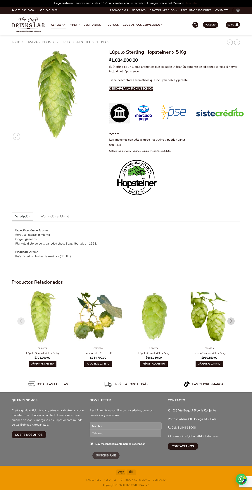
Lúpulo (65, 42)
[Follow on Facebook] (233, 10)
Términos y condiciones (134, 479)
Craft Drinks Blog (162, 10)
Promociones (119, 10)
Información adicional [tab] (54, 216)
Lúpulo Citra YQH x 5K (98, 353)
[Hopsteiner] (137, 177)
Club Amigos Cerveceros (141, 25)
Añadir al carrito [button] (42, 363)
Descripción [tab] (22, 216)
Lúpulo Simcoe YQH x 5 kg (209, 353)
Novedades (93, 479)
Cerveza (57, 25)
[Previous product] (237, 42)
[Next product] (230, 42)
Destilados (92, 25)
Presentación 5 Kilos (92, 42)
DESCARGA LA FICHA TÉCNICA (131, 89)
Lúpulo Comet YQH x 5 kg (153, 353)
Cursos (113, 25)
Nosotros (139, 10)
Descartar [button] (191, 3)
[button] (210, 25)
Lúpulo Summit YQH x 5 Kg (42, 353)
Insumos (49, 42)
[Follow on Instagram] (238, 10)
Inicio (16, 42)
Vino (73, 25)
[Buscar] (195, 25)
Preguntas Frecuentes (196, 10)
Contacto (222, 10)
